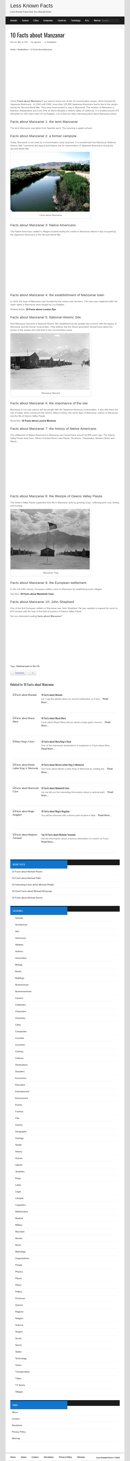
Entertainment (22, 1091)
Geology (19, 1138)
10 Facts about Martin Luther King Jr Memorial (62, 764)
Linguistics (20, 1205)
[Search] (117, 20)
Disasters (20, 1071)
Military (18, 1225)
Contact (16, 1418)
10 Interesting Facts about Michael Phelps (33, 884)
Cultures (19, 1058)
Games (19, 1125)
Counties (19, 1038)
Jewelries (20, 1171)
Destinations (51, 42)
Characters (20, 1011)
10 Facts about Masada (51, 695)
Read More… (48, 748)
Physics (19, 1271)
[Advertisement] (65, 76)
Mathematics (21, 1211)
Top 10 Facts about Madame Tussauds (58, 834)
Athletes (19, 944)
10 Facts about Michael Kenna (27, 897)
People (18, 1265)
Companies (48, 20)
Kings (18, 1178)
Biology (19, 964)
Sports (18, 1345)
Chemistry (20, 1018)
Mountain (20, 1231)
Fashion (19, 1111)
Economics (20, 1078)
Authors (19, 951)
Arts (87, 20)
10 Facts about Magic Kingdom (55, 811)
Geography (20, 1131)
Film (17, 1118)
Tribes (18, 1378)
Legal (18, 1191)
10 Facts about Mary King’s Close (56, 741)
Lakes (18, 1185)
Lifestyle (19, 1198)
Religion (19, 1318)
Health (18, 1145)
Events (18, 1105)
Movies (18, 1238)
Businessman (22, 984)
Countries (62, 20)
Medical (97, 20)
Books (18, 971)
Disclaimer (17, 1425)
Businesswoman (23, 991)
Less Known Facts (31, 6)
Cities (36, 20)
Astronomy (20, 938)
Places (18, 1278)
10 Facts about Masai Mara (53, 718)
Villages (19, 1391)
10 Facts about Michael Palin (26, 878)
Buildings (19, 978)
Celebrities (20, 1004)
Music (18, 1245)
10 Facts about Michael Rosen (27, 871)
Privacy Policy (19, 1431)
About (15, 1412)
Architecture (21, 924)
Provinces (20, 1298)
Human (19, 1158)
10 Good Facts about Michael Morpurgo (32, 891)
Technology (75, 20)
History (18, 1151)
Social (18, 1338)
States (18, 1351)
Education (20, 1085)
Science (25, 20)
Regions (19, 1311)
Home (13, 49)
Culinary (19, 1051)
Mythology (20, 1251)
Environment (21, 1098)
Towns (18, 1365)
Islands (18, 1165)
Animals (13, 20)
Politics (18, 1291)
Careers (19, 998)
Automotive (20, 958)
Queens (19, 1305)
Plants (18, 1285)
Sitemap (16, 1438)
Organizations (22, 1258)
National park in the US (27, 666)
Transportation (22, 1371)
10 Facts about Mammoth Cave (55, 788)
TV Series (20, 1385)
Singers (19, 1331)
